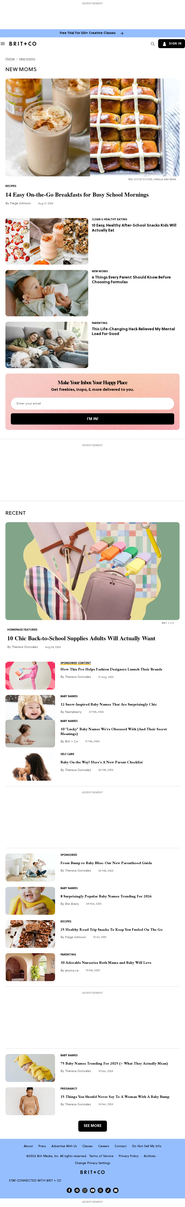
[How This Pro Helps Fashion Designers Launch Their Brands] (30, 675)
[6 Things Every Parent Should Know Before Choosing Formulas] (46, 293)
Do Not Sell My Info (147, 1146)
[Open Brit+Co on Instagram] (85, 1190)
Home (10, 59)
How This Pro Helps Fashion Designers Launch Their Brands (111, 669)
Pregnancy (68, 1088)
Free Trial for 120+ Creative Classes (88, 33)
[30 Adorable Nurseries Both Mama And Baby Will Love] (30, 967)
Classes (87, 1146)
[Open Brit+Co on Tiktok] (108, 1190)
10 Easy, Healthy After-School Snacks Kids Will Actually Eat (134, 227)
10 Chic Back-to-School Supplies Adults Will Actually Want (81, 638)
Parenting (99, 323)
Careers (103, 1146)
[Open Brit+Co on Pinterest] (77, 1190)
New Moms (100, 271)
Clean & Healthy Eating (109, 219)
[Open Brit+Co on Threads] (100, 1190)
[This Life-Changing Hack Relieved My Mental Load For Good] (46, 344)
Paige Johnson (20, 203)
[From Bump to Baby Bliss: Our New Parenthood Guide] (30, 867)
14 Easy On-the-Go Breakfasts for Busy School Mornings (77, 194)
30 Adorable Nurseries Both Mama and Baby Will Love (105, 962)
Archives (150, 1156)
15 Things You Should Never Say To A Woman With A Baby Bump (114, 1096)
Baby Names (69, 696)
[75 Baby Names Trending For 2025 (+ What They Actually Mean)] (30, 1068)
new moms (27, 59)
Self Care (67, 754)
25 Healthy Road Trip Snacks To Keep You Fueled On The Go (111, 929)
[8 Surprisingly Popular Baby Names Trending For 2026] (30, 900)
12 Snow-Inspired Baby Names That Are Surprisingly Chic (108, 704)
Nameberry (73, 712)
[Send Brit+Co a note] (115, 1190)
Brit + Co (71, 741)
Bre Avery (72, 904)
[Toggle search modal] (152, 43)
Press (42, 1146)
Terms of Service (101, 1156)
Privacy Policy (129, 1156)
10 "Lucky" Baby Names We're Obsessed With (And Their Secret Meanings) (113, 731)
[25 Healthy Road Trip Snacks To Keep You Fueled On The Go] (30, 934)
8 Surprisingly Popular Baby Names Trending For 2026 (106, 896)
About (28, 1146)
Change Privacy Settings (92, 1163)
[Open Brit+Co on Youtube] (92, 1190)
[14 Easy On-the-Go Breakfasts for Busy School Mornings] (92, 127)
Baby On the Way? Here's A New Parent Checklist (101, 762)
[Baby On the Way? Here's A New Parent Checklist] (30, 766)
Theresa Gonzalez (25, 647)
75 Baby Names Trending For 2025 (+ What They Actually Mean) (114, 1063)
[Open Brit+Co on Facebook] (69, 1190)
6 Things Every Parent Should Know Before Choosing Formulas (131, 279)
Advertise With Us (64, 1146)
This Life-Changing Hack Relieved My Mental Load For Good (133, 331)
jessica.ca (72, 970)
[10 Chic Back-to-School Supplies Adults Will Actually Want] (92, 571)
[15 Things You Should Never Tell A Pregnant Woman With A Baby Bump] (30, 1101)
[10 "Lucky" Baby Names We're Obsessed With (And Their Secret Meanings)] (30, 733)
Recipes (10, 186)
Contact (121, 1146)
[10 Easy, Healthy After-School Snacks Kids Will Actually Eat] (46, 241)
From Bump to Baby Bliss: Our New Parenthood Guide (106, 863)
